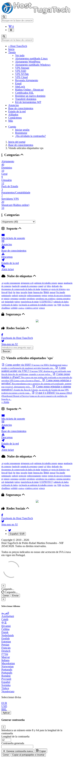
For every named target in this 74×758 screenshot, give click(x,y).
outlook (15, 295)
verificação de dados (9, 305)
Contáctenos (15, 117)
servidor (22, 298)
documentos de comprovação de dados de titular (20, 289)
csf (45, 286)
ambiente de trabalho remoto (45, 283)
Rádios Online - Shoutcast (29, 89)
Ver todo (19, 55)
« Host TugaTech (17, 46)
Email (18, 83)
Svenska (5, 685)
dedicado (55, 286)
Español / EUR (17, 534)
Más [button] (10, 120)
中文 (4, 622)
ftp (14, 292)
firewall (4, 292)
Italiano (5, 660)
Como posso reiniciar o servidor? (36, 383)
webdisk (14, 308)
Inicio (11, 49)
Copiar (42, 751)
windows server (31, 308)
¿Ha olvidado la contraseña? (30, 136)
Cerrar (6, 595)
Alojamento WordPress (27, 61)
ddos (49, 286)
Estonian (6, 641)
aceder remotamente (12, 283)
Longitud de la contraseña (15, 736)
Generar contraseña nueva (19, 751)
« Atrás (5, 402)
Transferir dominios (25, 99)
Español (5, 682)
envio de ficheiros (58, 289)
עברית (4, 654)
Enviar (15, 595)
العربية (5, 613)
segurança (14, 298)
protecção (22, 295)
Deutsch (5, 650)
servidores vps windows (46, 298)
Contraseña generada (12, 743)
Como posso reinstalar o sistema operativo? (36, 389)
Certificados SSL (24, 92)
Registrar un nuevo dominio (30, 95)
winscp (42, 308)
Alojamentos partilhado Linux (31, 58)
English (5, 638)
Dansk (4, 632)
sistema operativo (63, 298)
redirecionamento (34, 295)
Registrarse (21, 132)
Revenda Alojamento (26, 80)
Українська (7, 691)
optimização (6, 295)
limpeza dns (38, 292)
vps (59, 304)
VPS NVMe (22, 74)
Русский (6, 678)
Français (5, 647)
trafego (17, 302)
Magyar (5, 657)
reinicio (7, 298)
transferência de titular (30, 302)
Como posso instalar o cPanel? (36, 377)
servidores (31, 298)
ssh (2, 302)
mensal (52, 292)
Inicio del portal (16, 141)
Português (6, 669)
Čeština (5, 629)
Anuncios (13, 105)
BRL (4, 709)
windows (21, 308)
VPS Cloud (21, 77)
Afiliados (13, 114)
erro (68, 289)
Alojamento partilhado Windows (32, 64)
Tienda (12, 52)
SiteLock (20, 86)
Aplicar (6, 712)
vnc (55, 305)
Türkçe (5, 688)
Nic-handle (60, 292)
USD (4, 706)
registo (44, 295)
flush (10, 292)
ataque (60, 283)
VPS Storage (22, 67)
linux (46, 292)
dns (61, 286)
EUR (4, 703)
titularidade (9, 302)
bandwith (16, 286)
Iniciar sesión (22, 129)
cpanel (40, 286)
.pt (2, 283)
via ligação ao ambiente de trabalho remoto (36, 305)
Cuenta (12, 126)
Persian (5, 644)
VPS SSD (20, 71)
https (18, 292)
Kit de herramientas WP (28, 102)
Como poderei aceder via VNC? (36, 371)
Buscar (6, 351)
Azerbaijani (7, 616)
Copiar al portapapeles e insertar (28, 755)
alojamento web (27, 283)
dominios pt (46, 289)
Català (4, 619)
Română (5, 675)
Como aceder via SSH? (34, 366)
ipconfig (24, 292)
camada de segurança (28, 286)
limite (30, 292)
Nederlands (7, 635)
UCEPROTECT (46, 302)
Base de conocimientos (20, 108)
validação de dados (61, 302)
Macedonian (8, 663)
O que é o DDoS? (36, 395)
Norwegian (7, 666)
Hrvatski (6, 626)
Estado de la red (17, 111)
